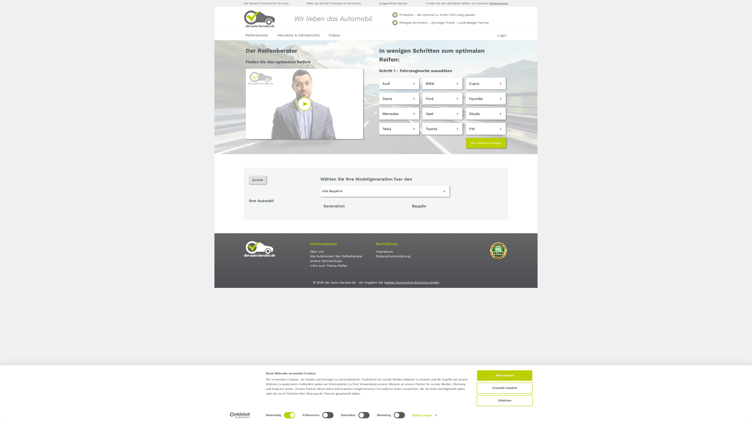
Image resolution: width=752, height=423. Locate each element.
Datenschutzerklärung (393, 256)
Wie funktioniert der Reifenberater (336, 256)
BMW (430, 83)
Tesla (386, 129)
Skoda (474, 114)
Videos (334, 35)
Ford (429, 99)
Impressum (384, 251)
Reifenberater (499, 3)
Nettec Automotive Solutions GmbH (411, 282)
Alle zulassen (504, 375)
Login (502, 35)
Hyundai (476, 99)
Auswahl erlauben (504, 388)
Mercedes (390, 114)
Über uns (317, 251)
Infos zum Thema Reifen (328, 266)
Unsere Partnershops (326, 261)
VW (472, 129)
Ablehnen (504, 400)
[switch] (328, 415)
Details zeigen (422, 415)
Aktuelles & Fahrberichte (298, 35)
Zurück (257, 180)
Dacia (387, 99)
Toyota (431, 129)
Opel (430, 114)
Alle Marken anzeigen (486, 143)
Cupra (474, 83)
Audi (386, 83)
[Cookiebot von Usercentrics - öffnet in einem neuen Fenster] (240, 415)
